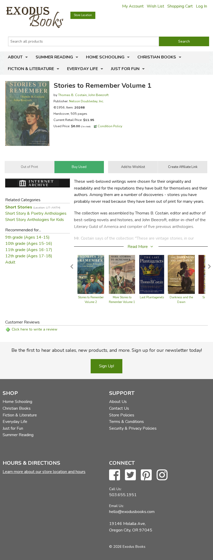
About (15, 57)
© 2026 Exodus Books (127, 546)
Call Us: (115, 489)
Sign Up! (106, 366)
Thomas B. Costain (72, 95)
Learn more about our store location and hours (44, 472)
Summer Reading (54, 57)
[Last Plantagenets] (151, 274)
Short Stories (32, 207)
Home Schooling (105, 57)
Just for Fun (125, 69)
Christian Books (156, 57)
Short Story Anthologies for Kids (34, 219)
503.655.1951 (123, 495)
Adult (10, 262)
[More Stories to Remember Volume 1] (122, 274)
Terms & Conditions (126, 421)
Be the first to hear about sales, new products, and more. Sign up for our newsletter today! (106, 350)
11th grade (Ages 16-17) (28, 250)
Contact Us (119, 408)
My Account (133, 6)
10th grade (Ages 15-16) (28, 243)
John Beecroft (98, 95)
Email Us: (116, 505)
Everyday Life (82, 69)
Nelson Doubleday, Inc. (86, 101)
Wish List (155, 6)
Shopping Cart (180, 6)
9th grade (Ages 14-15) (27, 237)
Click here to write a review (34, 329)
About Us (118, 401)
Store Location (83, 15)
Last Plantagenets (152, 297)
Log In (201, 6)
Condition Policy (110, 126)
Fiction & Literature (31, 69)
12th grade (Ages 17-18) (28, 256)
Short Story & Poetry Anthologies (35, 213)
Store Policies (121, 415)
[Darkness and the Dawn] (181, 274)
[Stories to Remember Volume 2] (90, 274)
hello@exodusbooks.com (132, 512)
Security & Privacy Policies (133, 428)
